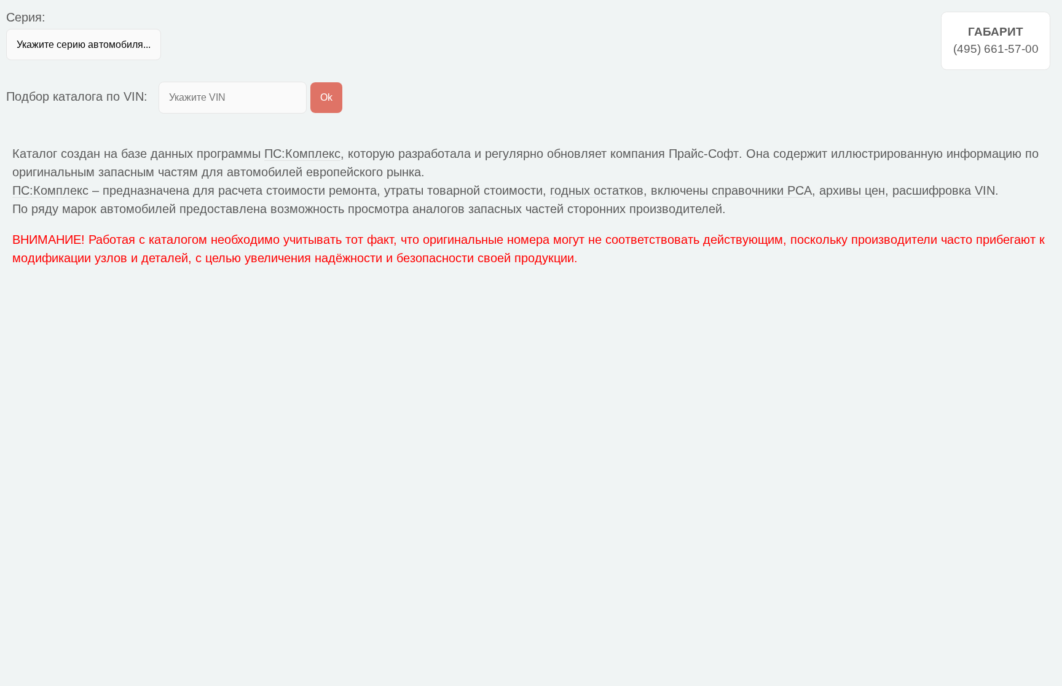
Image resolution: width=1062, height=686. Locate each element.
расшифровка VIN (943, 190)
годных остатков (596, 190)
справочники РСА (762, 190)
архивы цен (852, 190)
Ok (326, 97)
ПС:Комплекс (302, 153)
